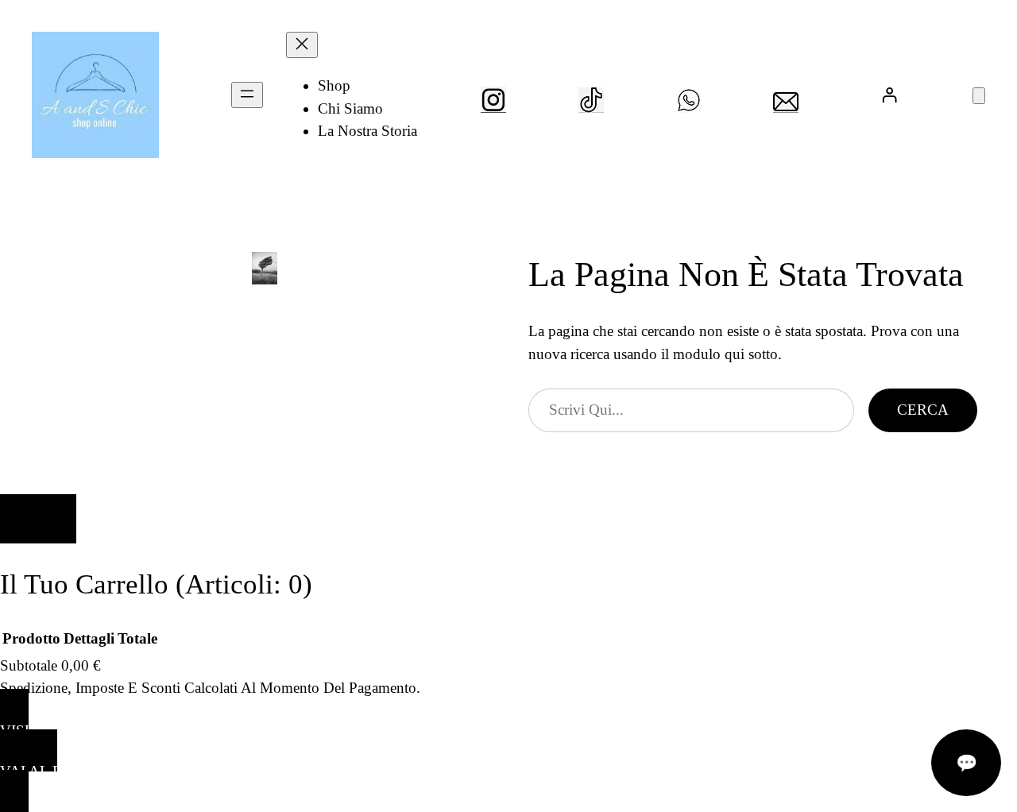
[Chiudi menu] (302, 45)
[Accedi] (889, 95)
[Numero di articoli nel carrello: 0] (979, 95)
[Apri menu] (247, 95)
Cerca (923, 409)
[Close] (38, 518)
